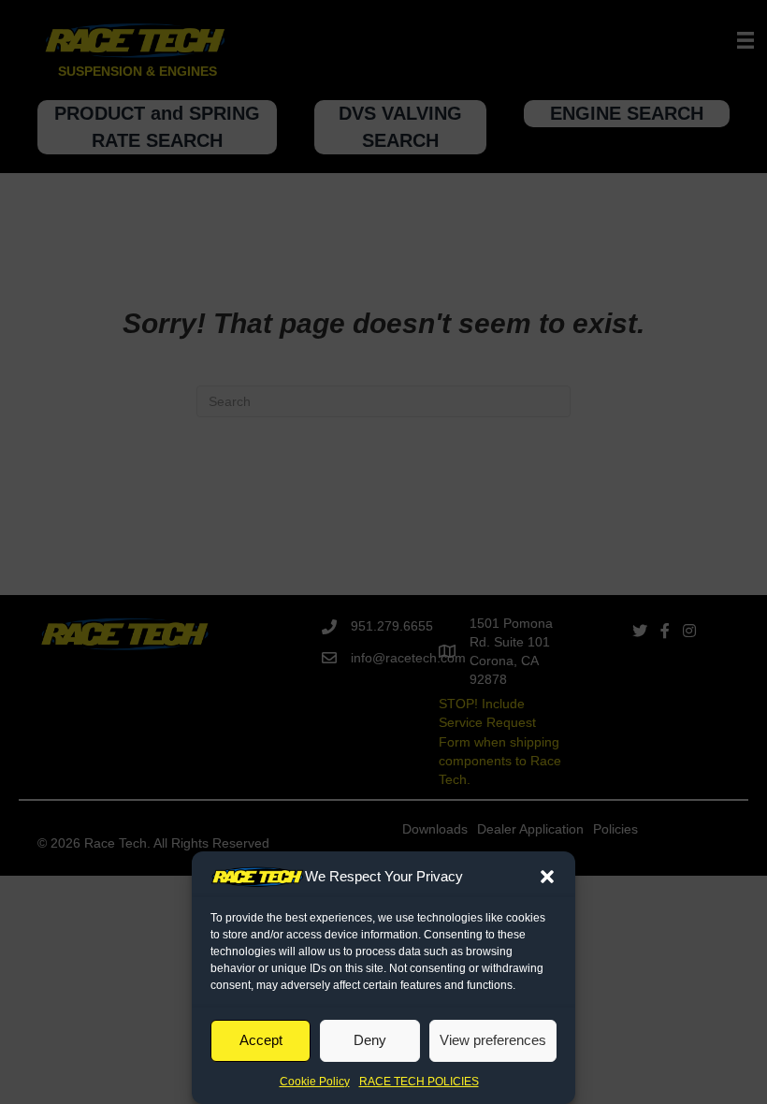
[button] (547, 876)
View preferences (493, 1040)
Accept (260, 1040)
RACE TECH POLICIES (419, 1081)
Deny (370, 1040)
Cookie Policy (315, 1081)
